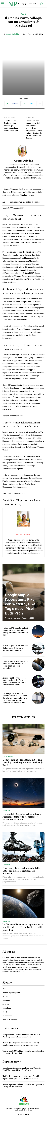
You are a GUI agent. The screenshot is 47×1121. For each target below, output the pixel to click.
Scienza (6, 810)
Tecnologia (8, 756)
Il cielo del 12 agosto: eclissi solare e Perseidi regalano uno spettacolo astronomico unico (15, 631)
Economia (7, 865)
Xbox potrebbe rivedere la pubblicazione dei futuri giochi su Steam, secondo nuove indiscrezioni (14, 681)
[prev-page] (35, 569)
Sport (23, 14)
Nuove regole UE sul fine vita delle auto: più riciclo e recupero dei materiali (15, 648)
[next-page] (40, 569)
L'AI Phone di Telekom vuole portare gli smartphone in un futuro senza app (11, 126)
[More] (39, 103)
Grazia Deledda (12, 34)
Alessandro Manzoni (12, 618)
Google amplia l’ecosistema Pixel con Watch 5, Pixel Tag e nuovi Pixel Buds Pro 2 (20, 604)
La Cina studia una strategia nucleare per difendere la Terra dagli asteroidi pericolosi (15, 664)
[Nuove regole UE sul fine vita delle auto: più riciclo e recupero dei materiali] (38, 648)
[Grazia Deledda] (24, 151)
